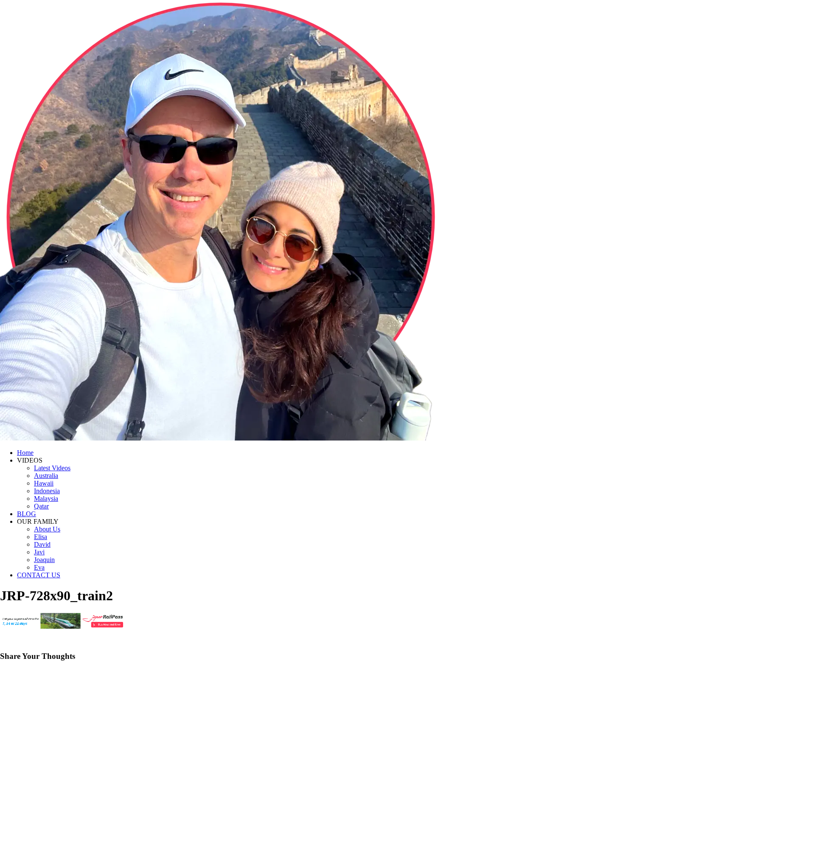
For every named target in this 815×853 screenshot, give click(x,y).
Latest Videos (52, 468)
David (42, 544)
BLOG (26, 513)
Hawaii (43, 483)
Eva (39, 567)
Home (25, 452)
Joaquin (44, 559)
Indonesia (47, 490)
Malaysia (46, 498)
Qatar (41, 506)
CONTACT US (38, 575)
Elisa (40, 536)
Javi (39, 552)
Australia (46, 475)
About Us (47, 529)
